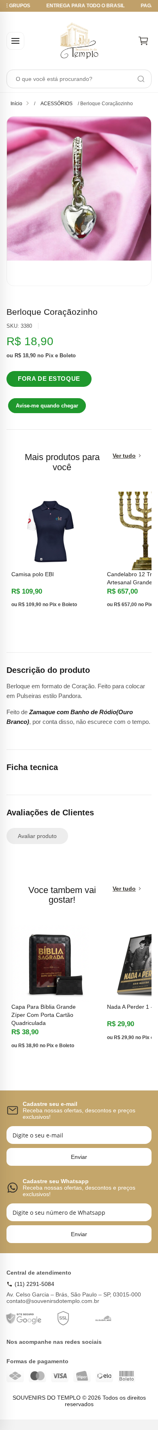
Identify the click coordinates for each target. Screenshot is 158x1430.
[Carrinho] (143, 41)
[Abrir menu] (15, 41)
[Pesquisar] (141, 79)
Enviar (79, 1157)
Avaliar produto (37, 836)
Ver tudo (124, 455)
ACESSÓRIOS (57, 103)
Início (16, 103)
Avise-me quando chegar (47, 406)
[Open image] (79, 201)
